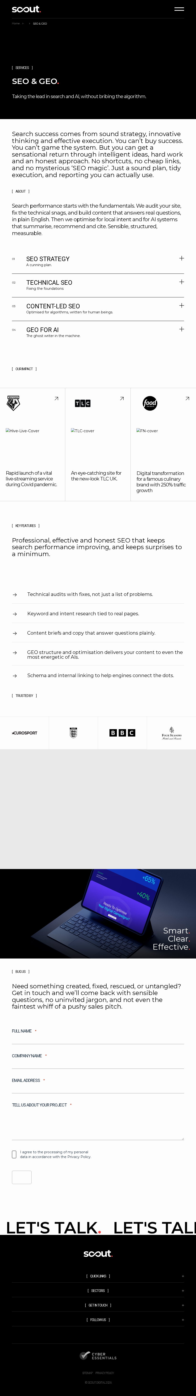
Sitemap (87, 1373)
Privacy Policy (104, 1373)
